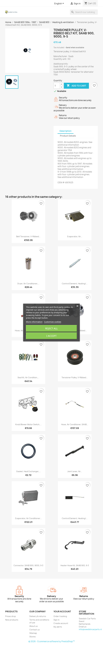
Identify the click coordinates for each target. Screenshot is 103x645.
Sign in (57, 619)
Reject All (51, 328)
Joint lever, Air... (74, 471)
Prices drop (10, 616)
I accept (51, 335)
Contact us (34, 629)
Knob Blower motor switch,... (28, 424)
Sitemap (33, 633)
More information (34, 321)
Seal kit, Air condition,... (28, 377)
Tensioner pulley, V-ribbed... (75, 377)
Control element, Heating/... (75, 283)
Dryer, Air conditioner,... (28, 283)
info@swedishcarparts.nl (90, 629)
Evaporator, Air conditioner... (28, 518)
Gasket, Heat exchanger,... (28, 471)
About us (33, 626)
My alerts (58, 626)
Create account (61, 623)
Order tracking (60, 616)
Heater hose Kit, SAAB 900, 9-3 (74, 565)
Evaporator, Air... (74, 236)
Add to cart (76, 85)
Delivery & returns (37, 616)
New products (11, 619)
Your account (62, 611)
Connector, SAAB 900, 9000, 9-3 (28, 565)
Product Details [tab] (68, 135)
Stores (32, 636)
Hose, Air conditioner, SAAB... (74, 424)
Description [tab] (65, 131)
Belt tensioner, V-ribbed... (28, 236)
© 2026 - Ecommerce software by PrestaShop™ (51, 641)
